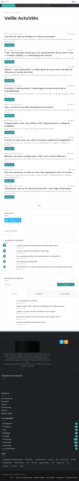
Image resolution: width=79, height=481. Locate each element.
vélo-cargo (5, 466)
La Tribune (6, 436)
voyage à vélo (60, 462)
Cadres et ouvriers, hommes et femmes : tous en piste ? (33, 5)
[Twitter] (62, 342)
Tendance (39, 294)
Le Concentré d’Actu (9, 448)
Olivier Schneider (19, 462)
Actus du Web (7, 439)
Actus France (7, 442)
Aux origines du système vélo (26, 261)
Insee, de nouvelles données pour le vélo (31, 322)
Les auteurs (5, 401)
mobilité (73, 459)
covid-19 (50, 459)
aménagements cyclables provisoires (12, 459)
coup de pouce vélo (40, 459)
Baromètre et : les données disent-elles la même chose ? (38, 317)
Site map (4, 410)
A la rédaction (7, 426)
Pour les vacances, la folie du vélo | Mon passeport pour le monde (38, 172)
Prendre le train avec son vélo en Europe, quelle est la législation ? (38, 140)
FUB (57, 459)
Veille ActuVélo (9, 34)
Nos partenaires (6, 407)
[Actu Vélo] (5, 1)
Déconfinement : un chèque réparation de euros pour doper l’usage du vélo (44, 267)
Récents (14, 294)
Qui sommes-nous (7, 398)
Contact (3, 404)
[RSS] (66, 342)
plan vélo (34, 462)
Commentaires (65, 294)
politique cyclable (44, 462)
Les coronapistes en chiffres (26, 301)
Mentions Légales (6, 413)
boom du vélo (28, 459)
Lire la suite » (9, 45)
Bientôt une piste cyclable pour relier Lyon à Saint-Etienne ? (35, 156)
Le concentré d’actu (71, 477)
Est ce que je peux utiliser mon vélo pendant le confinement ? (38, 256)
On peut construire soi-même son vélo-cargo (32, 251)
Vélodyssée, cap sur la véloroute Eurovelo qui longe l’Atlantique (37, 188)
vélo (68, 462)
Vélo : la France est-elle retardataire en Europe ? (29, 107)
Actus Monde (7, 445)
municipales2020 (7, 462)
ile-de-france (64, 459)
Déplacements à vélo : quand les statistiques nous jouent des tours (40, 306)
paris (27, 462)
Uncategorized (7, 423)
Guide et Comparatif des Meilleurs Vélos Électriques (36, 245)
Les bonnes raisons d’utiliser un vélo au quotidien (29, 36)
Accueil (8, 12)
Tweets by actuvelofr (10, 231)
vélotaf (22, 466)
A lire (4, 430)
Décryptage (6, 433)
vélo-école (14, 466)
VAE (53, 462)
